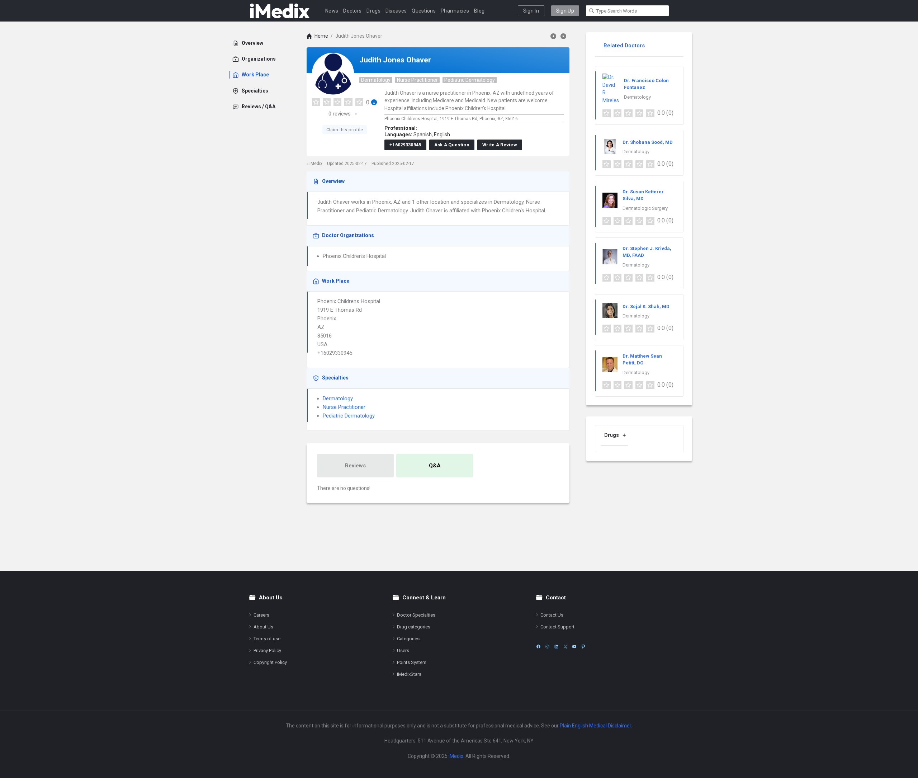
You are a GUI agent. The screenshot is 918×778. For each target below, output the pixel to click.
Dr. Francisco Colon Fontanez (646, 84)
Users (403, 650)
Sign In (531, 11)
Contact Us (551, 615)
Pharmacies (455, 11)
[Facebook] (538, 646)
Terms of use (267, 638)
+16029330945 (405, 144)
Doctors (352, 11)
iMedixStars (409, 674)
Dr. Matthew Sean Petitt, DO (642, 359)
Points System (411, 662)
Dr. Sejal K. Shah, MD (646, 306)
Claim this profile (344, 129)
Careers (261, 615)
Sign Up (565, 11)
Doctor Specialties (416, 615)
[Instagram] (547, 646)
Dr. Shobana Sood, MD (648, 142)
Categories (408, 638)
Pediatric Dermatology (469, 80)
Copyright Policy (270, 662)
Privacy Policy (267, 650)
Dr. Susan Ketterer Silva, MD (643, 195)
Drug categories (413, 627)
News (331, 11)
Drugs (373, 11)
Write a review (499, 144)
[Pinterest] (583, 646)
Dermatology (376, 80)
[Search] (591, 10)
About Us (263, 627)
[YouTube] (574, 646)
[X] (565, 646)
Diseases (396, 11)
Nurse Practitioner (417, 80)
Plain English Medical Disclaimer (595, 726)
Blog (479, 11)
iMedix (456, 756)
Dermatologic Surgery (645, 208)
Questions (424, 11)
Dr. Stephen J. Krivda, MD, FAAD (647, 252)
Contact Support (557, 627)
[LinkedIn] (556, 646)
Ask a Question (451, 144)
